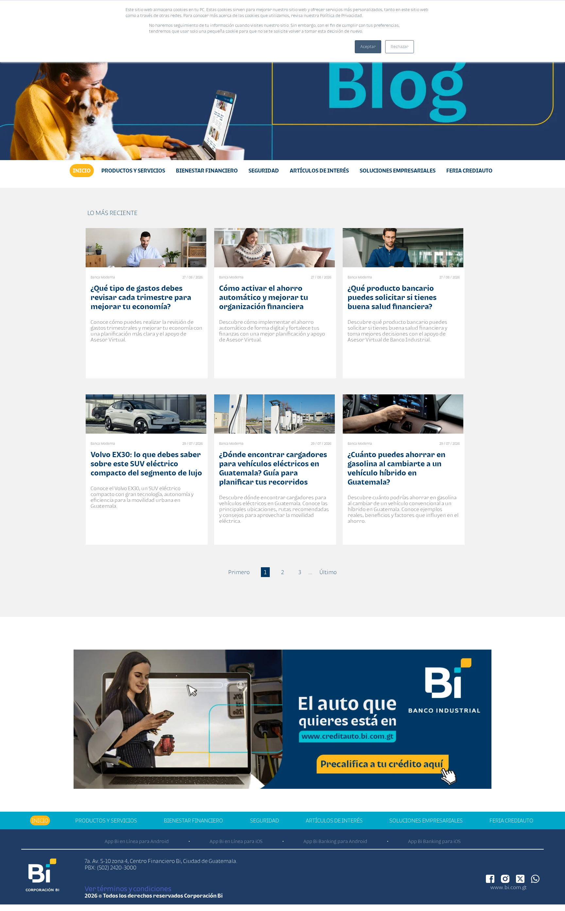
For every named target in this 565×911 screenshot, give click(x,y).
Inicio (82, 170)
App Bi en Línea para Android (137, 841)
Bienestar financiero (207, 170)
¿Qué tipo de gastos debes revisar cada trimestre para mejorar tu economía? (141, 297)
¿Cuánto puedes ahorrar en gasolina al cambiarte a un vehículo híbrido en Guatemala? (396, 468)
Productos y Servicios (133, 170)
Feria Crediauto (469, 170)
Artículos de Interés (319, 170)
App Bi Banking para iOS (434, 841)
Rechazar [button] (399, 46)
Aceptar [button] (368, 46)
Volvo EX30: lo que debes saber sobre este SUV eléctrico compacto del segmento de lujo (146, 463)
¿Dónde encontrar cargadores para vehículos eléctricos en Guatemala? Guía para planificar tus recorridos (273, 468)
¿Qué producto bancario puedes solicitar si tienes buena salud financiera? (392, 297)
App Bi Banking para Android (335, 841)
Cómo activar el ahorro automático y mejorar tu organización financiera (263, 297)
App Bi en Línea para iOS (236, 841)
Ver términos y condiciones (128, 888)
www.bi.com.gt (508, 887)
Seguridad (263, 170)
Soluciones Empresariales (398, 170)
